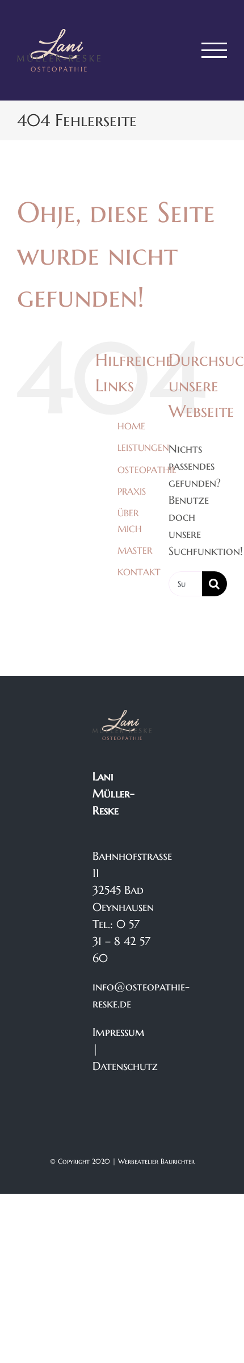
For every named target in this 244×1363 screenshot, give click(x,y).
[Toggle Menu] (214, 50)
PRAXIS (131, 491)
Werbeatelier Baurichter (156, 1161)
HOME (131, 426)
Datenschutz (125, 1066)
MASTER (134, 550)
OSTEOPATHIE (146, 469)
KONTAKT (139, 572)
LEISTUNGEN (143, 447)
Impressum (118, 1032)
